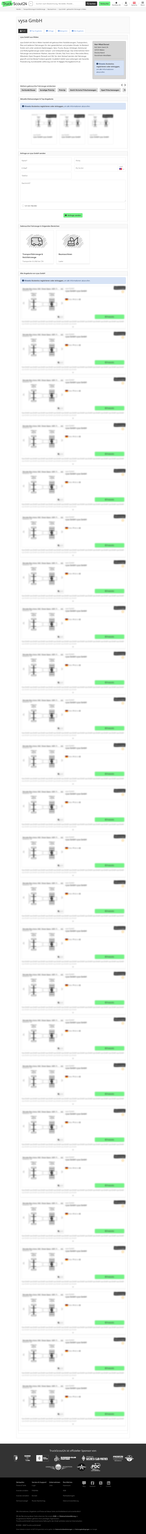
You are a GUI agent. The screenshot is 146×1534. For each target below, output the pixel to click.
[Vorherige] (122, 85)
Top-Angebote (36, 31)
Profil (23, 31)
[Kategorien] (31, 3)
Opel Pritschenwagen (110, 90)
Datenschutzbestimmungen (63, 1529)
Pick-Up (62, 90)
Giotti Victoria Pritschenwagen (83, 90)
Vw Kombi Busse (28, 90)
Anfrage (51, 31)
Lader (61, 261)
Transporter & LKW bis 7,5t (32, 261)
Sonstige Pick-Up (47, 90)
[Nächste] (125, 85)
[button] (143, 3)
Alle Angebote (78, 31)
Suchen (92, 4)
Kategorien (64, 31)
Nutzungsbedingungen (82, 1529)
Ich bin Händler (31, 206)
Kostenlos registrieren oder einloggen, (48, 106)
